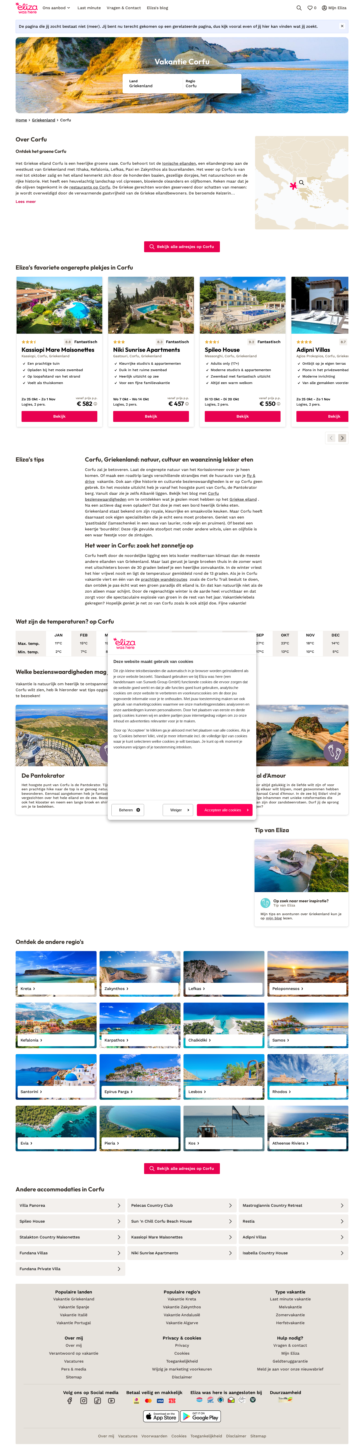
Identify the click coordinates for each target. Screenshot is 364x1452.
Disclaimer (182, 1377)
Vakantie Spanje (73, 1307)
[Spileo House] (243, 352)
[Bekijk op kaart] (301, 182)
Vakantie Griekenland (73, 1299)
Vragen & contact (290, 1345)
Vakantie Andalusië (182, 1315)
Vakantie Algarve (182, 1322)
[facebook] (70, 1403)
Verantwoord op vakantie (73, 1353)
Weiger (176, 810)
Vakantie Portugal (73, 1322)
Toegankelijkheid (182, 1361)
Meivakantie (290, 1307)
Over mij (74, 1345)
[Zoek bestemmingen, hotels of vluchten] (299, 8)
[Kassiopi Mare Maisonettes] (59, 352)
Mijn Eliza (290, 1353)
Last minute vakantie (290, 1299)
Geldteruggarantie (290, 1361)
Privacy (182, 1345)
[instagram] (84, 1403)
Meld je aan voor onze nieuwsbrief (290, 1369)
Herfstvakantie (290, 1322)
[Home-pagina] (27, 8)
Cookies (181, 1353)
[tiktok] (98, 1403)
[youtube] (111, 1403)
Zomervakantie (290, 1315)
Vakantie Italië (73, 1315)
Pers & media (73, 1369)
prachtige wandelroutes (164, 579)
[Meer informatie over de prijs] (95, 404)
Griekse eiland (243, 499)
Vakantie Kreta (182, 1299)
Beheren (126, 810)
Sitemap (74, 1377)
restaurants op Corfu (89, 187)
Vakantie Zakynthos (182, 1307)
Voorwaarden (154, 1436)
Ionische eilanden (179, 163)
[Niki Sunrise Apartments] (151, 352)
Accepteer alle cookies (223, 810)
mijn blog (274, 918)
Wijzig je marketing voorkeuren (182, 1369)
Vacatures (73, 1361)
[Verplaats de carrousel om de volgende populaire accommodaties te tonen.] (342, 438)
